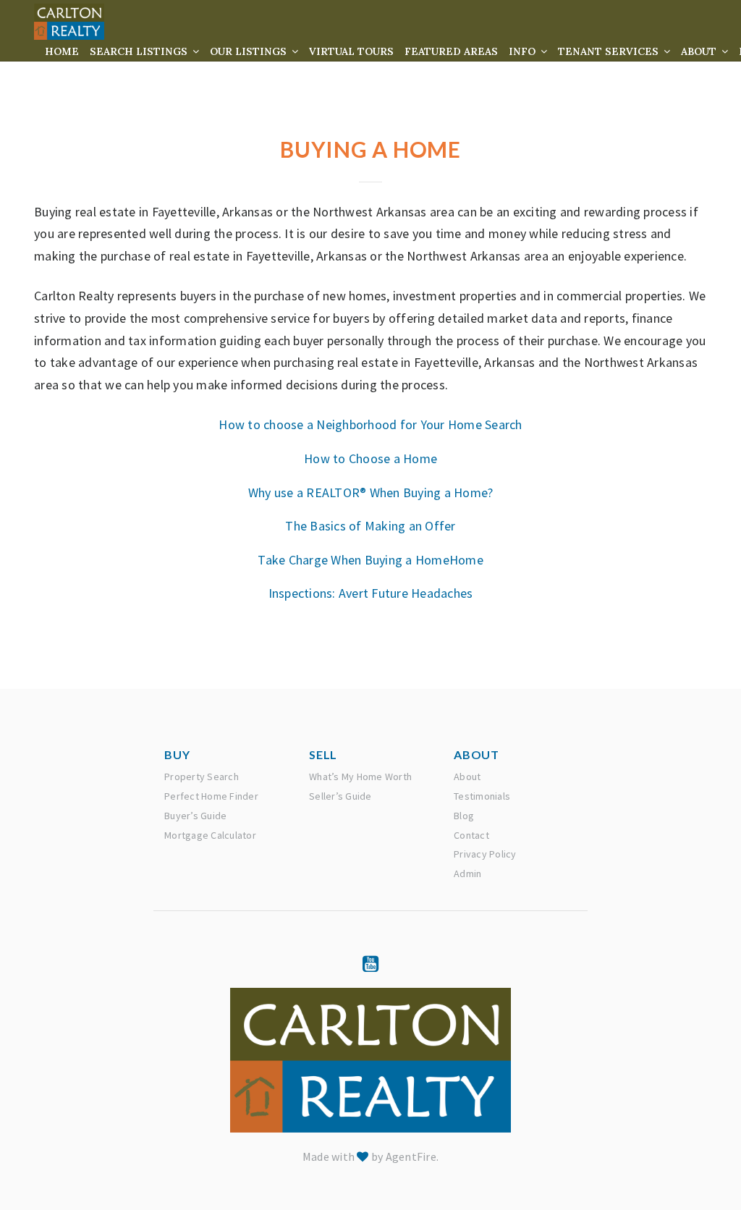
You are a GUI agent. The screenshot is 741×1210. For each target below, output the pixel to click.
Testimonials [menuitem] (482, 796)
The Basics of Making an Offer (370, 525)
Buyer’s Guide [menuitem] (195, 815)
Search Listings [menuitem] (140, 51)
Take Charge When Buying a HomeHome (370, 559)
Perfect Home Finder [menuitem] (211, 796)
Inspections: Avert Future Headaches (370, 593)
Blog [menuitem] (464, 815)
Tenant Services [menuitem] (609, 51)
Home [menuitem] (62, 51)
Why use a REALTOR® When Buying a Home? (371, 492)
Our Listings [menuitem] (249, 51)
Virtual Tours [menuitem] (351, 51)
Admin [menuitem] (467, 873)
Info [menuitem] (523, 51)
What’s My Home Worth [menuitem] (360, 776)
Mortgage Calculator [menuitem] (210, 835)
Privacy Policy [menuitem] (485, 853)
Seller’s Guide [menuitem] (340, 796)
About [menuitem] (700, 51)
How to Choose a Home (370, 458)
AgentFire (411, 1156)
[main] (370, 344)
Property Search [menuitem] (201, 776)
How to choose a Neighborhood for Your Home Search (370, 424)
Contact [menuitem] (471, 835)
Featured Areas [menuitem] (451, 51)
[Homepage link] (69, 21)
